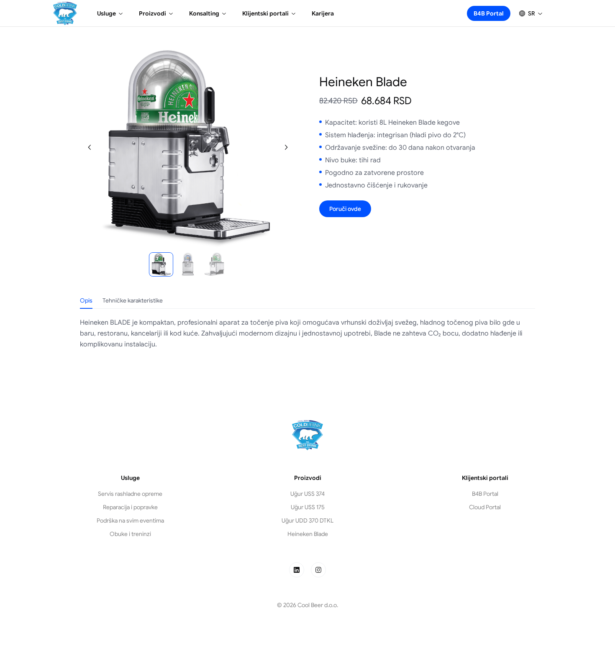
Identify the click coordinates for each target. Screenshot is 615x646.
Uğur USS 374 (307, 493)
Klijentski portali (265, 13)
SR (531, 13)
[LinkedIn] (296, 569)
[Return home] (65, 13)
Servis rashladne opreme (130, 493)
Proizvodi (152, 13)
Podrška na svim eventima (130, 520)
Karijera (323, 13)
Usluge (106, 13)
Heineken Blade (307, 534)
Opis (86, 300)
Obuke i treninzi (130, 534)
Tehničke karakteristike (132, 300)
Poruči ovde (345, 209)
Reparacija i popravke (130, 507)
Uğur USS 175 (308, 507)
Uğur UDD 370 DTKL (307, 520)
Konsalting (204, 13)
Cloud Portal (485, 507)
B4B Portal (489, 13)
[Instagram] (318, 569)
